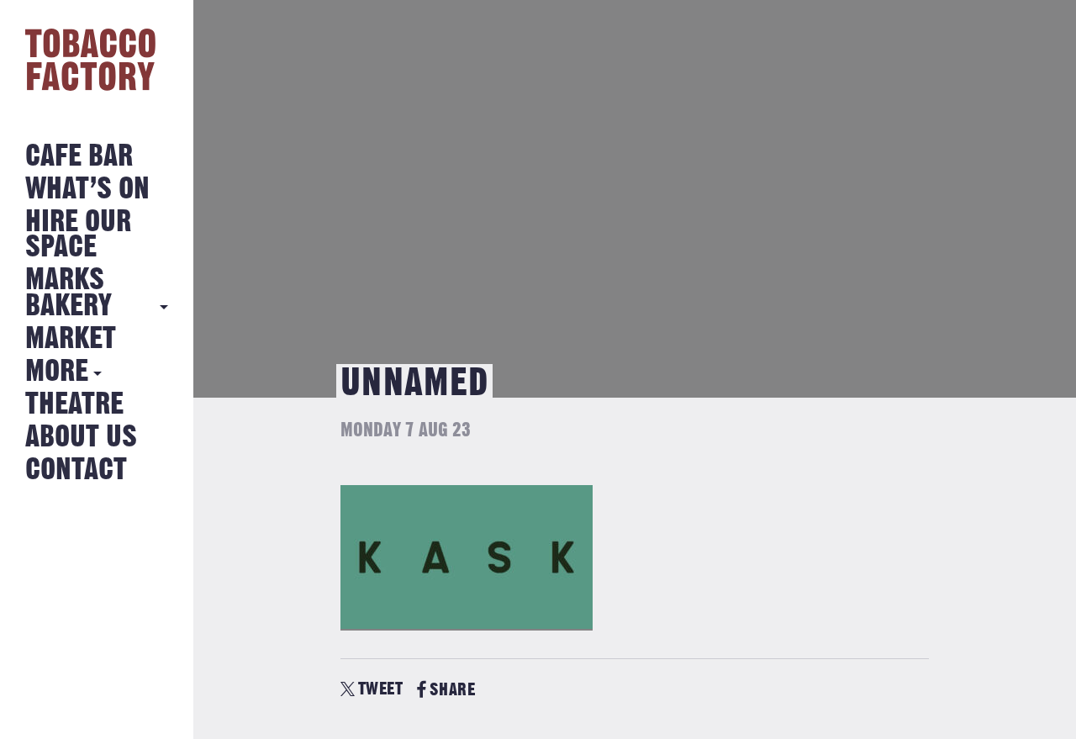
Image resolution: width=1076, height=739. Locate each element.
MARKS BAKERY (68, 293)
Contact (76, 470)
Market (70, 339)
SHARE (452, 690)
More (56, 372)
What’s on (87, 190)
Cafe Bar (79, 157)
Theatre (74, 405)
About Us (81, 438)
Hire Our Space (78, 235)
